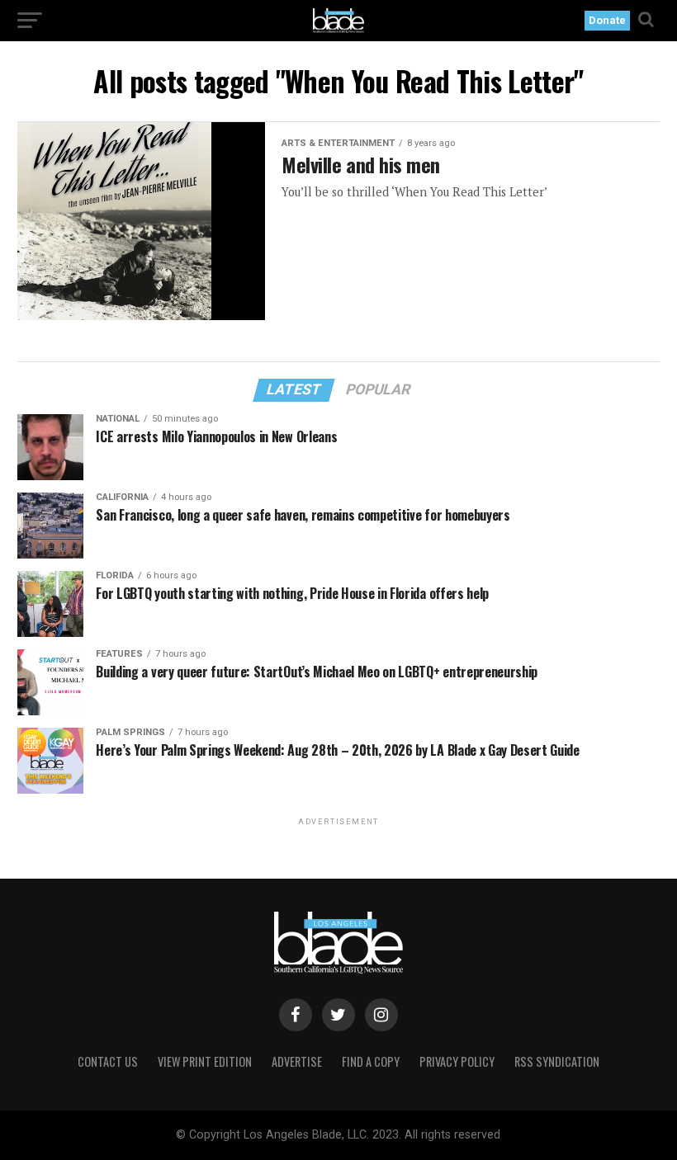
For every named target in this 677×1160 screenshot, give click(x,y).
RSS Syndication (556, 1061)
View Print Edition (205, 1061)
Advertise (297, 1061)
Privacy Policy (457, 1061)
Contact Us (108, 1061)
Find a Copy (371, 1061)
